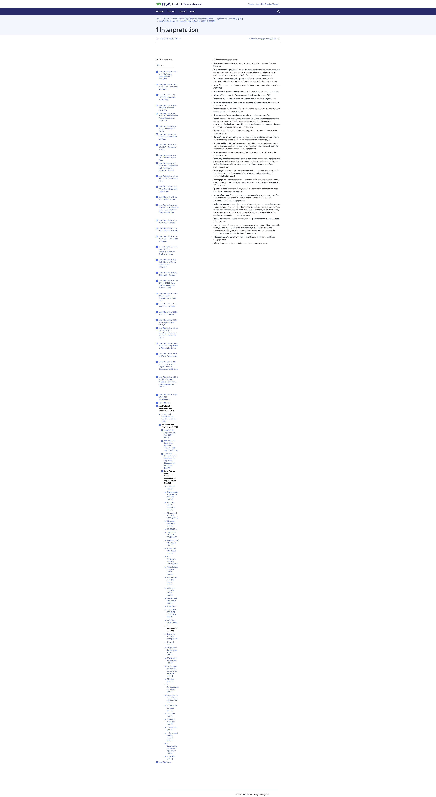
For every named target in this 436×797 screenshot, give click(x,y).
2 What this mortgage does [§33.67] (262, 39)
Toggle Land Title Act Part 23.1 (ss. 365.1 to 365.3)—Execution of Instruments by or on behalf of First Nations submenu (157, 328)
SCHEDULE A (172, 529)
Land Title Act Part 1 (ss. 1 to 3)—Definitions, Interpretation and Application (168, 75)
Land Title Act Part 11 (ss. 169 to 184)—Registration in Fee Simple (168, 189)
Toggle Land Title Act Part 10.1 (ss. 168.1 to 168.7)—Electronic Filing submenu (157, 176)
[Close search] (277, 11)
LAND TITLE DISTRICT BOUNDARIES (172, 534)
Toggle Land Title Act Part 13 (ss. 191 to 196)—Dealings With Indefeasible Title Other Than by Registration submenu (157, 205)
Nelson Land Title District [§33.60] (171, 551)
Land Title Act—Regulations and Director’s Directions (193, 19)
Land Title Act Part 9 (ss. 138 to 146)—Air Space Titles (168, 157)
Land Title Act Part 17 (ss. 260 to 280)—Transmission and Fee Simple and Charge (168, 250)
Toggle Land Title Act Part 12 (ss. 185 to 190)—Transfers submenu (157, 197)
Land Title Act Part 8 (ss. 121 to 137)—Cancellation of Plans (168, 147)
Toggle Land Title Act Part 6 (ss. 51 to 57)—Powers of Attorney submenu (157, 126)
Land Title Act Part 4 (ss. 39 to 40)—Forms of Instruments (168, 107)
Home (158, 19)
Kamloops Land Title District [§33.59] (172, 542)
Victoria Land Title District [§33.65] (172, 600)
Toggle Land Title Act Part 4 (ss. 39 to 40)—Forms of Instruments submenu (157, 105)
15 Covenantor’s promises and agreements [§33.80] (172, 748)
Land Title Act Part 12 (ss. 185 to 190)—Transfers (168, 198)
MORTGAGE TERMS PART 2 (170, 39)
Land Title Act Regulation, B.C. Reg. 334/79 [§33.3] (170, 433)
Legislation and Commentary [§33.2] (229, 19)
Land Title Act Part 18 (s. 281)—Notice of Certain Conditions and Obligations (168, 263)
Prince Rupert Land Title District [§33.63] (172, 581)
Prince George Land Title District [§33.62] (172, 570)
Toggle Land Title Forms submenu (157, 762)
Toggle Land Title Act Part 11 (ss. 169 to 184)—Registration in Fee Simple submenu (157, 187)
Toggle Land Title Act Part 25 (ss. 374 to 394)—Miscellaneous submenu (157, 395)
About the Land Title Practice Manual (263, 4)
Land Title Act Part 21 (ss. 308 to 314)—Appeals (168, 305)
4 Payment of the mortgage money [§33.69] (172, 651)
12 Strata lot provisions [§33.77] (171, 721)
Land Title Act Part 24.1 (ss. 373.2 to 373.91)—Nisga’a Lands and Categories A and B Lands (168, 365)
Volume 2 (171, 11)
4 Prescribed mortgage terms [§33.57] (172, 515)
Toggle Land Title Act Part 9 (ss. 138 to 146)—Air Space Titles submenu (157, 155)
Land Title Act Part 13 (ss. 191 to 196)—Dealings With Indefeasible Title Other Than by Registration (168, 208)
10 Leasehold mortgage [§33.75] (172, 708)
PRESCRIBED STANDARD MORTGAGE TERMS (171, 613)
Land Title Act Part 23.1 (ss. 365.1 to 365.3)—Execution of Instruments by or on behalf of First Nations (168, 333)
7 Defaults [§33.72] (171, 680)
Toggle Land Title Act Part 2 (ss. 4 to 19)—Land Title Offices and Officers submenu (157, 84)
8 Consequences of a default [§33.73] (172, 688)
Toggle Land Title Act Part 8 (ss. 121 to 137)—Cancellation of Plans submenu (157, 145)
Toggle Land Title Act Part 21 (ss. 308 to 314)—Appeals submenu (157, 304)
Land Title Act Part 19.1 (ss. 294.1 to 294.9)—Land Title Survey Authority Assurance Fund (168, 284)
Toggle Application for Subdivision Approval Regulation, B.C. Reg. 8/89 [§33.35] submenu (162, 441)
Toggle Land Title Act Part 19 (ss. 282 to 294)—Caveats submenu (157, 273)
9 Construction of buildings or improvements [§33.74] (172, 698)
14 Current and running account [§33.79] (172, 736)
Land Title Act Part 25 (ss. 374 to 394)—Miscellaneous (168, 397)
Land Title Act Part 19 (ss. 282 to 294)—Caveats (168, 274)
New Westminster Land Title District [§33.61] (172, 560)
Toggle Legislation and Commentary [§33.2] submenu (160, 425)
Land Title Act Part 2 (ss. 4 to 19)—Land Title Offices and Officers (168, 86)
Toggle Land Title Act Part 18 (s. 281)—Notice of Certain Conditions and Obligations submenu (157, 260)
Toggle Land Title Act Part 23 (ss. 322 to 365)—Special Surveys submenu (157, 320)
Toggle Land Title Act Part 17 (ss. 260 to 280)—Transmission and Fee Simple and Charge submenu (157, 247)
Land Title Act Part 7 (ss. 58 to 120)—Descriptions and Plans (168, 136)
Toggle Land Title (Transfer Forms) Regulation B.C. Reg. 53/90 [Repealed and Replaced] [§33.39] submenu (162, 454)
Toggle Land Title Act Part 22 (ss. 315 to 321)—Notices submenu (157, 312)
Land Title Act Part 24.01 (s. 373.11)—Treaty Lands (168, 355)
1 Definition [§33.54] (171, 487)
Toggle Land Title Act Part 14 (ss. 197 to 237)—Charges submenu (157, 220)
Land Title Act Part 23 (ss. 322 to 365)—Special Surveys (168, 322)
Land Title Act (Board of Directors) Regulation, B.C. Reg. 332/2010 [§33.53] (187, 21)
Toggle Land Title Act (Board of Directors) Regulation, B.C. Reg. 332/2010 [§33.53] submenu (162, 471)
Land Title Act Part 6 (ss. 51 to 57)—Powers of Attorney (168, 128)
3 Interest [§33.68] (170, 643)
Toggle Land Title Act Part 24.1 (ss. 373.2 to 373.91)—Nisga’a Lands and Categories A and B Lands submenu (157, 362)
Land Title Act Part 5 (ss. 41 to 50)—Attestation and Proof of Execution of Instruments (168, 116)
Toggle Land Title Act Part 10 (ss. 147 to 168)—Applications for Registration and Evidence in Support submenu (157, 163)
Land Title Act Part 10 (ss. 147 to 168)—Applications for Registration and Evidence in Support (168, 166)
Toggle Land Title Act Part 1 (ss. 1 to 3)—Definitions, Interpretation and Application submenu (157, 72)
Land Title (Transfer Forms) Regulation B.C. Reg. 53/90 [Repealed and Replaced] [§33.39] (170, 461)
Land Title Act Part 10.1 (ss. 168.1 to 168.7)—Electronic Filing (168, 178)
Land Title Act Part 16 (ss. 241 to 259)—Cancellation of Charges (168, 238)
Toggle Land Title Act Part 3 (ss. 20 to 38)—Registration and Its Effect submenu (157, 95)
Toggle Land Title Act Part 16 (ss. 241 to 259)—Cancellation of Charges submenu (157, 236)
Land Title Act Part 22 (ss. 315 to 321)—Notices (168, 313)
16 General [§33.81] (171, 757)
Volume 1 (160, 11)
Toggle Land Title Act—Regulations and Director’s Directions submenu (157, 406)
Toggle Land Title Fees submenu (157, 403)
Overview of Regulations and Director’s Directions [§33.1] (169, 417)
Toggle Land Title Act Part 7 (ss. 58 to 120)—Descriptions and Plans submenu (157, 134)
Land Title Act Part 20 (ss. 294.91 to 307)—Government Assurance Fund (168, 297)
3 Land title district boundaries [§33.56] (171, 506)
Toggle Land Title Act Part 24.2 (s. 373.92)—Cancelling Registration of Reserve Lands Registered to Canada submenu (157, 377)
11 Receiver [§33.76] (171, 715)
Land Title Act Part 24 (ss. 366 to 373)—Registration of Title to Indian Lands (168, 345)
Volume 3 (183, 11)
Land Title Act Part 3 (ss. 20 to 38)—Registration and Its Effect (168, 97)
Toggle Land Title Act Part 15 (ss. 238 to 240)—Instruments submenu (157, 228)
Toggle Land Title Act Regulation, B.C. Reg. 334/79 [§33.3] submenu (162, 430)
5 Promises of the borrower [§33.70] (172, 660)
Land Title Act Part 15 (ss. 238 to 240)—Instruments (168, 229)
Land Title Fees (164, 403)
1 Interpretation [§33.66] (172, 628)
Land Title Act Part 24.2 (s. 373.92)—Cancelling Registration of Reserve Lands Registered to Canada (168, 382)
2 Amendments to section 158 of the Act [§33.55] (172, 495)
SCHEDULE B (172, 606)
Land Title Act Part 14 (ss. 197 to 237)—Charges (168, 221)
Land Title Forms (165, 762)
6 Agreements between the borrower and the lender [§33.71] (172, 671)
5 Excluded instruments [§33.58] (171, 523)
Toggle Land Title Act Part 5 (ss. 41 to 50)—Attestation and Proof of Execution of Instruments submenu (157, 113)
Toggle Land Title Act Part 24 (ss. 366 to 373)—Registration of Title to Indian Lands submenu (157, 343)
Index (192, 11)
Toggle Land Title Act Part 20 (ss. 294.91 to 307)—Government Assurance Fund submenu (157, 293)
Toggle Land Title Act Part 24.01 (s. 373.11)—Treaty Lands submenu (157, 354)
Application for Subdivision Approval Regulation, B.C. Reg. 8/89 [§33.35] (171, 445)
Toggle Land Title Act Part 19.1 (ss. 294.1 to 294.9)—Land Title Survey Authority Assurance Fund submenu (157, 281)
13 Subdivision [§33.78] (172, 728)
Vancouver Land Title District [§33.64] (171, 591)
